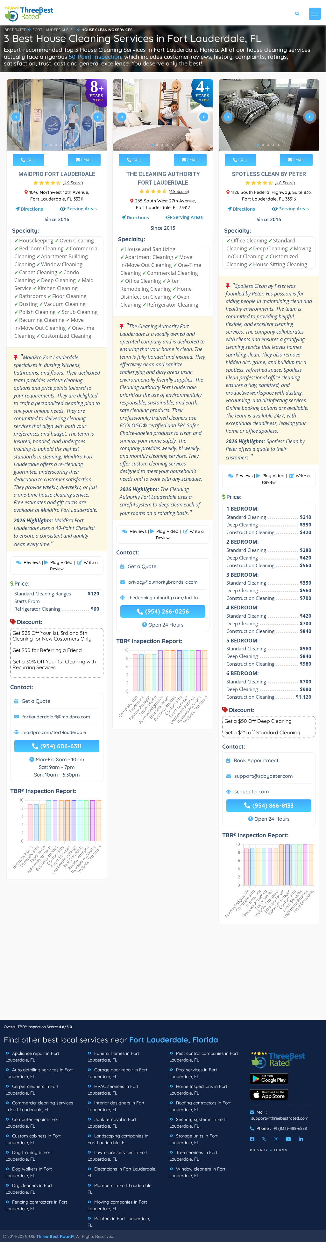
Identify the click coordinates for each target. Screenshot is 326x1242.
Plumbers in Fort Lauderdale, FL (120, 1189)
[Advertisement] (163, 975)
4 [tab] (61, 145)
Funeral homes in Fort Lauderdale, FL (113, 1056)
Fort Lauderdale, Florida (173, 1039)
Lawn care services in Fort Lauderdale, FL (118, 1156)
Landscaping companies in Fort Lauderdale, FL (118, 1139)
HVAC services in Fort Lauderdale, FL (113, 1089)
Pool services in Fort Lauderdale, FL (193, 1073)
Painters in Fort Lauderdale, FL (119, 1222)
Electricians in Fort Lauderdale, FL (122, 1172)
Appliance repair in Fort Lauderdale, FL (32, 1056)
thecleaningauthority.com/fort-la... (164, 598)
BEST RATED (15, 29)
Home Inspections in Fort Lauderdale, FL (198, 1089)
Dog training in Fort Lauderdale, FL (28, 1156)
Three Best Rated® (55, 1236)
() (73, 182)
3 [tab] (56, 145)
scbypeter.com (251, 791)
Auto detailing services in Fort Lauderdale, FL (39, 1073)
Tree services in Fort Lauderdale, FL (193, 1156)
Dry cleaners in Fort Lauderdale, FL (28, 1189)
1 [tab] (46, 145)
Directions (32, 209)
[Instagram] (276, 1139)
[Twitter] (264, 1139)
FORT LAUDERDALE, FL (53, 29)
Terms (280, 1150)
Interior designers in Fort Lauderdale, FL (116, 1106)
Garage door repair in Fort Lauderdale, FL (117, 1073)
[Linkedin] (301, 1139)
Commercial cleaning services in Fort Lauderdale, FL (39, 1106)
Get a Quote (36, 701)
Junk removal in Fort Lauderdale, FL (112, 1122)
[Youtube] (288, 1139)
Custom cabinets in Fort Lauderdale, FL (33, 1139)
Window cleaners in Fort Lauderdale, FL (197, 1172)
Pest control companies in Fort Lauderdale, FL (203, 1056)
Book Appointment (256, 760)
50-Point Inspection (95, 56)
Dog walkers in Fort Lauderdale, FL (28, 1172)
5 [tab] (66, 145)
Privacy (259, 1150)
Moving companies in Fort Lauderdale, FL (117, 1205)
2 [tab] (51, 145)
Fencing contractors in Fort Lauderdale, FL (36, 1205)
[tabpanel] (57, 119)
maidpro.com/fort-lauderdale (54, 732)
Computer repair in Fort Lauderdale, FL (32, 1122)
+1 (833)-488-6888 (290, 1128)
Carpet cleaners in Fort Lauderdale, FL (32, 1089)
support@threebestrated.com (279, 1118)
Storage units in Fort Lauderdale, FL (193, 1139)
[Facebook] (252, 1139)
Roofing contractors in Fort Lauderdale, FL (200, 1106)
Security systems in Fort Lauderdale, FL (197, 1122)
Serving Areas (82, 209)
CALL (30, 159)
